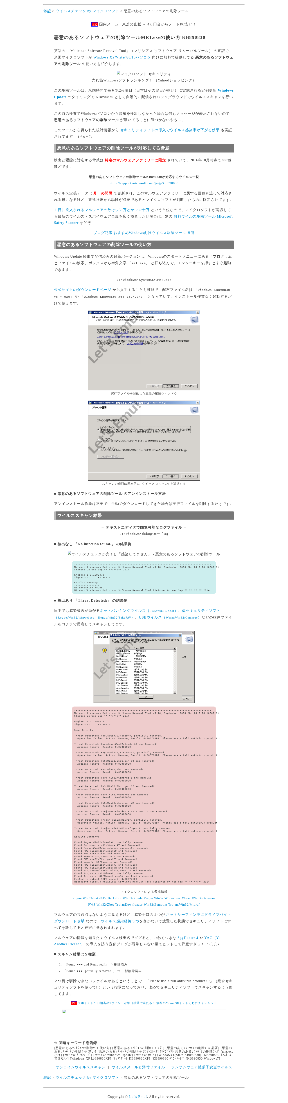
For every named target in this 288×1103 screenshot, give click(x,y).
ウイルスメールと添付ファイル (138, 1067)
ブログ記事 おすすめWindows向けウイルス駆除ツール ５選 (144, 233)
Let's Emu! (138, 1096)
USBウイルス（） (170, 617)
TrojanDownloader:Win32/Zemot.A (141, 904)
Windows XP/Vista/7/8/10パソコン (122, 57)
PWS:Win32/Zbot (101, 904)
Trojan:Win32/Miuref (184, 904)
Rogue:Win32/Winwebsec (162, 898)
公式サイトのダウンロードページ (82, 290)
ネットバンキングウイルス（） (139, 610)
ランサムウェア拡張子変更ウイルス (201, 1067)
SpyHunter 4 (188, 938)
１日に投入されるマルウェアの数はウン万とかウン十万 (102, 210)
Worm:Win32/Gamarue (199, 898)
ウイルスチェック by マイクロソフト (87, 11)
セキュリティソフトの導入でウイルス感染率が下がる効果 (170, 130)
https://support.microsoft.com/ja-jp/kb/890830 (144, 183)
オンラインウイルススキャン (81, 1067)
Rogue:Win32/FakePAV (89, 898)
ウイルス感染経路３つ (120, 921)
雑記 (47, 11)
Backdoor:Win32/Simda (125, 898)
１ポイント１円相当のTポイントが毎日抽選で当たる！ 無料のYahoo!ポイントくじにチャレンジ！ (147, 1003)
